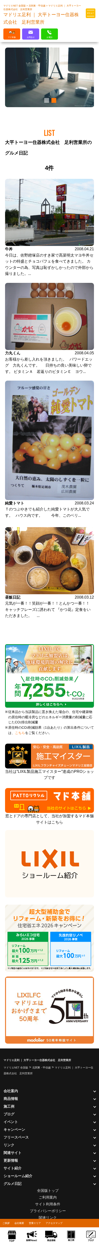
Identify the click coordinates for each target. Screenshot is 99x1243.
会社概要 (19, 1223)
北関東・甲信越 (37, 5)
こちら (20, 733)
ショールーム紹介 (18, 1176)
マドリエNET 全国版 (14, 5)
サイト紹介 (13, 1168)
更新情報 (11, 1160)
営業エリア (35, 1223)
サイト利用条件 (47, 1204)
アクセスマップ (54, 1223)
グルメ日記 (13, 1183)
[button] (45, 100)
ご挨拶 (6, 1223)
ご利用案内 (48, 1197)
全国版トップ (48, 1190)
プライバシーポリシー (48, 1211)
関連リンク (48, 1217)
